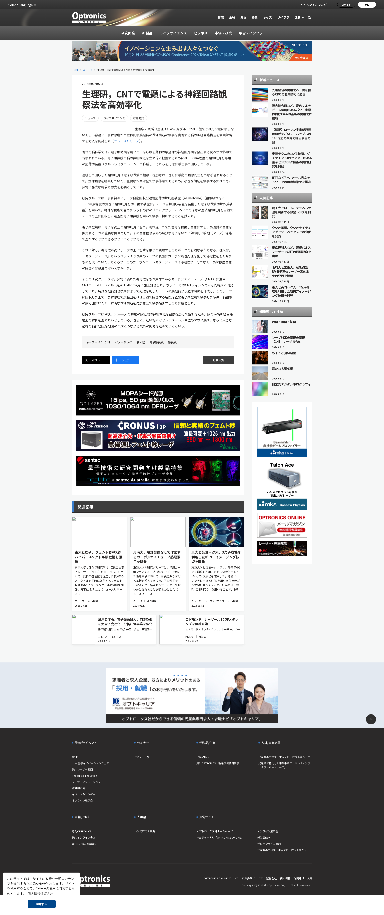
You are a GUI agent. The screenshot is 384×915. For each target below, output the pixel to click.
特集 (255, 17)
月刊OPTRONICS (81, 831)
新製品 (202, 636)
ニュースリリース (126, 140)
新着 (221, 17)
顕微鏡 (172, 342)
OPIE (75, 757)
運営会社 (271, 878)
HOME (75, 69)
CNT (108, 342)
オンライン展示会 (82, 800)
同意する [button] (41, 904)
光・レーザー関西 (82, 769)
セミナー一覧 (142, 757)
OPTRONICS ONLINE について (221, 878)
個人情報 (285, 878)
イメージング (123, 342)
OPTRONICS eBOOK (84, 844)
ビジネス (116, 636)
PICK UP (190, 636)
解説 (243, 17)
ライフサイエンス (114, 118)
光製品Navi (202, 757)
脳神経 (141, 342)
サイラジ (283, 17)
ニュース (88, 69)
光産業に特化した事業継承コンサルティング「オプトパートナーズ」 (284, 765)
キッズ (267, 17)
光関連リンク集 (303, 878)
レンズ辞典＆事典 (144, 831)
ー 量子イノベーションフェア (90, 763)
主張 (232, 17)
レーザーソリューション (86, 782)
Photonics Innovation (84, 776)
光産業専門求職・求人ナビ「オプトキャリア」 (285, 757)
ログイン (346, 4)
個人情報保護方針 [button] (40, 893)
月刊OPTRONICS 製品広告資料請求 (217, 763)
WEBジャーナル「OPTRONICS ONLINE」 (219, 837)
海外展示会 (78, 788)
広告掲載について (252, 878)
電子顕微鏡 (157, 342)
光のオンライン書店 (83, 837)
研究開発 (138, 118)
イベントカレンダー (316, 5)
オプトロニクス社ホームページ (214, 831)
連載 (298, 17)
